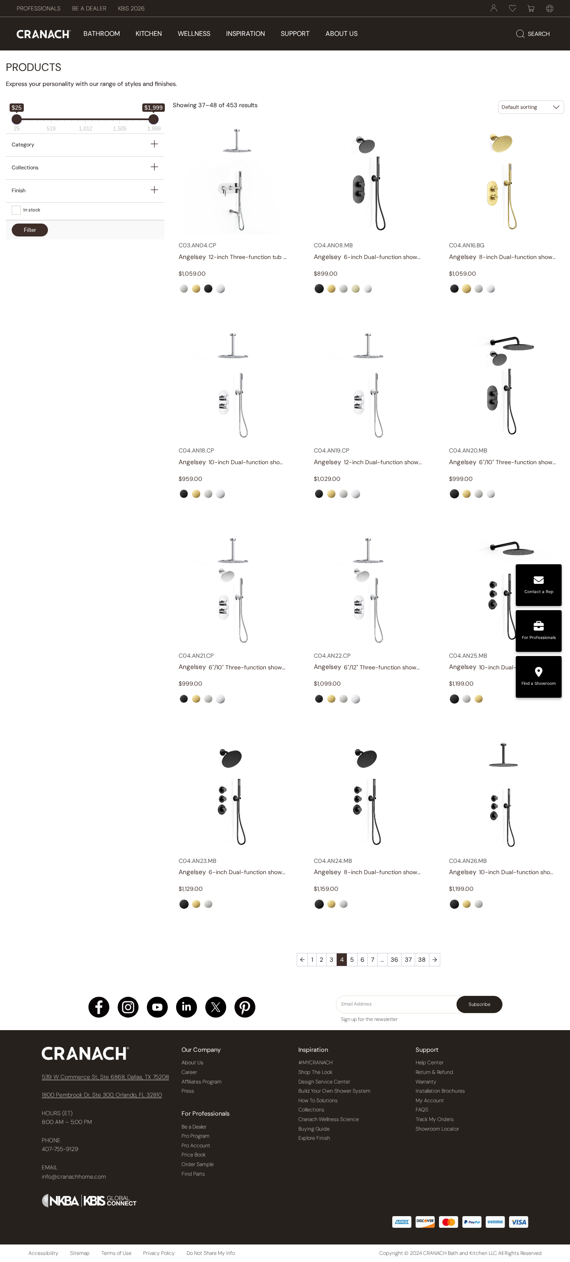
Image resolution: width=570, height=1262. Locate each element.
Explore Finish (314, 1138)
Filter (30, 230)
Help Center (430, 1062)
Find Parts (193, 1174)
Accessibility (43, 1253)
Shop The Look (315, 1072)
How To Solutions (318, 1100)
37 (408, 959)
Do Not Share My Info (211, 1253)
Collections (311, 1109)
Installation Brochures (440, 1091)
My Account (430, 1100)
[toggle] (154, 145)
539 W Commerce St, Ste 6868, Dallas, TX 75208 (105, 1077)
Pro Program (195, 1136)
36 (394, 959)
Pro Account (196, 1145)
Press (188, 1091)
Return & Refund (434, 1072)
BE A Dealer (89, 8)
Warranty (426, 1081)
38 (422, 959)
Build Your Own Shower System (334, 1091)
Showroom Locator (437, 1129)
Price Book (194, 1154)
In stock (31, 210)
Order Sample (198, 1164)
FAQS (422, 1109)
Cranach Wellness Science (328, 1119)
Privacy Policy (159, 1253)
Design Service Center (324, 1081)
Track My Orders (435, 1119)
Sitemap (80, 1253)
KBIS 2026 (131, 8)
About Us (192, 1062)
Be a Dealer (194, 1127)
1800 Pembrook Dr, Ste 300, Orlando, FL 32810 (102, 1095)
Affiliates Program (202, 1081)
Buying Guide (314, 1129)
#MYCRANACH (315, 1062)
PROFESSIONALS (39, 8)
